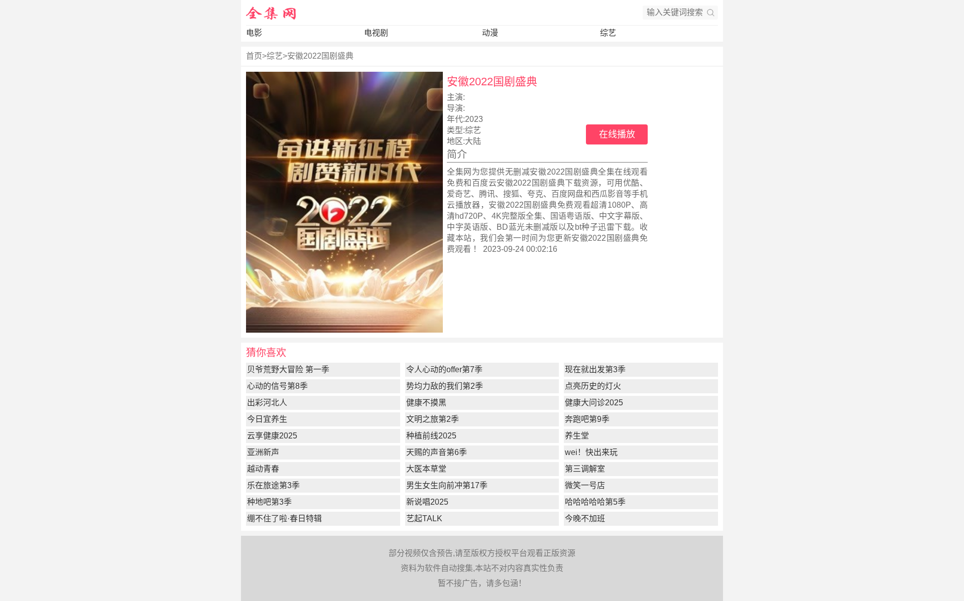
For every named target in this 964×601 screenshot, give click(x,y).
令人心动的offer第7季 (444, 369)
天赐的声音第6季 (436, 452)
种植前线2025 (431, 435)
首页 (254, 56)
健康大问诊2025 (594, 402)
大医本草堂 (426, 469)
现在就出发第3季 (595, 369)
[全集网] (271, 12)
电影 (254, 33)
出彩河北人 (267, 402)
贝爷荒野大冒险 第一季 (288, 369)
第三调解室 (585, 469)
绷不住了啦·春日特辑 (284, 518)
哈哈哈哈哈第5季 (595, 502)
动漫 (490, 33)
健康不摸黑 (426, 402)
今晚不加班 (585, 518)
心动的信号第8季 (277, 386)
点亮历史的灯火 (593, 386)
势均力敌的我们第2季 (444, 386)
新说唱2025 (427, 502)
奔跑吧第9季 (587, 419)
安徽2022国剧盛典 (320, 56)
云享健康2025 (272, 435)
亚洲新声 (263, 452)
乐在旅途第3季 (273, 485)
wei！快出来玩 (591, 452)
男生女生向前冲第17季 (447, 485)
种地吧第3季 (269, 502)
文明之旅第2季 (432, 419)
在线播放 (617, 134)
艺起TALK (424, 518)
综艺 (608, 33)
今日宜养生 (267, 419)
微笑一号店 (585, 485)
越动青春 (263, 469)
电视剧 (376, 33)
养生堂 (577, 435)
